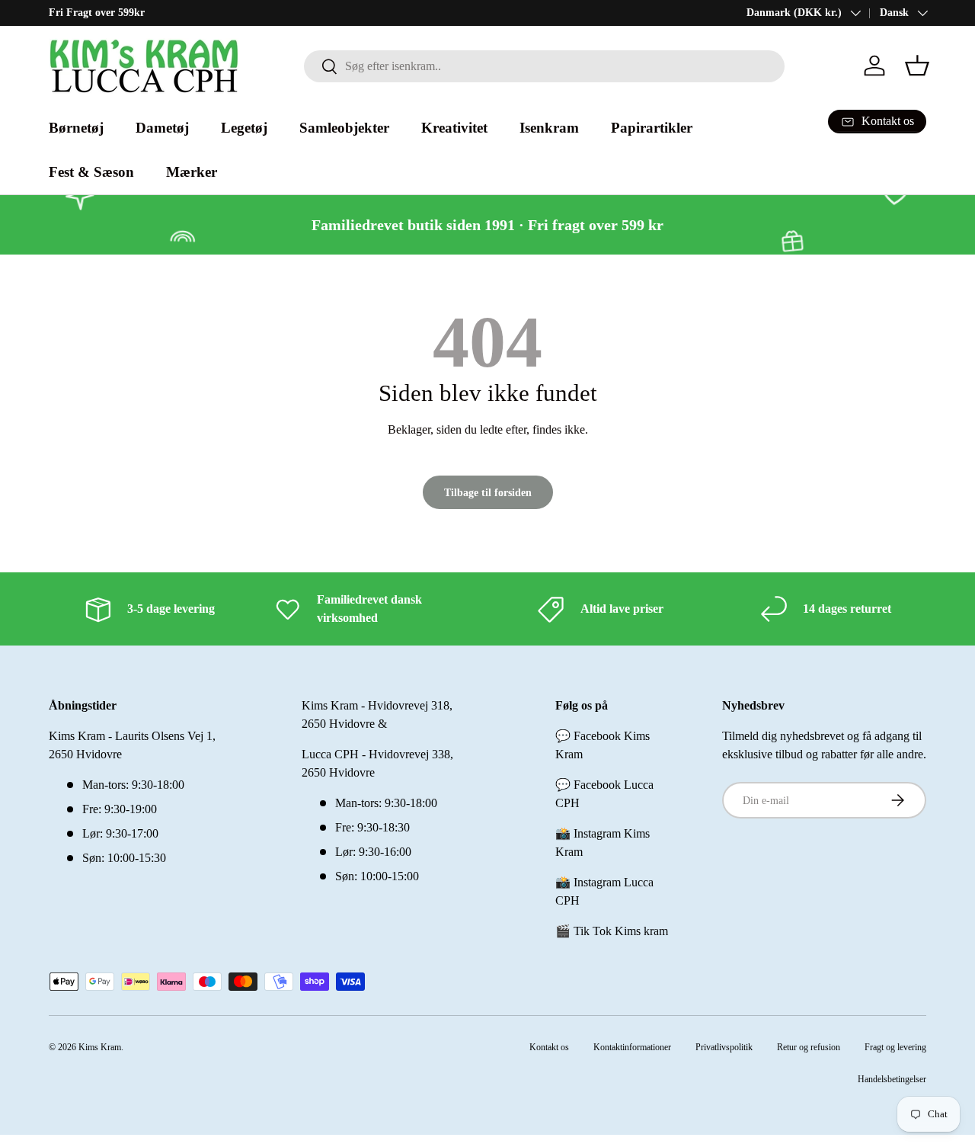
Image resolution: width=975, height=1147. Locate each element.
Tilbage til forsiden (488, 492)
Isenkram (549, 128)
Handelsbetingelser (892, 1079)
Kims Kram (99, 1047)
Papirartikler (651, 128)
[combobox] (544, 66)
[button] (917, 65)
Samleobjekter (344, 128)
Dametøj (162, 128)
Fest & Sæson (91, 172)
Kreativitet (454, 128)
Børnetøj (76, 128)
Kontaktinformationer (632, 1047)
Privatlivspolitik (724, 1047)
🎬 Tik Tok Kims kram (611, 930)
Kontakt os (549, 1047)
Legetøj (244, 128)
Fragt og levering (895, 1047)
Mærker (191, 172)
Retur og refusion (808, 1047)
